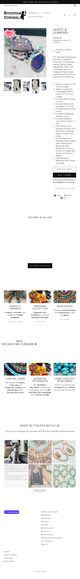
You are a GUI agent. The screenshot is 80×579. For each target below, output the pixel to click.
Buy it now (64, 175)
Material (34, 13)
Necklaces (45, 531)
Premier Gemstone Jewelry (51, 538)
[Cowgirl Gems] (15, 369)
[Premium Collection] (40, 296)
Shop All (44, 544)
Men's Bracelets (47, 528)
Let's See (40, 322)
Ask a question (64, 189)
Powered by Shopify (40, 571)
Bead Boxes (36, 17)
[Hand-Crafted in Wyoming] (64, 369)
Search (6, 551)
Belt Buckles (46, 518)
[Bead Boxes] (64, 296)
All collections (46, 541)
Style (47, 13)
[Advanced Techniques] (40, 369)
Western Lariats (47, 535)
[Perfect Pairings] (15, 296)
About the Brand (10, 5)
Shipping (56, 40)
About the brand (10, 555)
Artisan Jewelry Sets (49, 512)
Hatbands (45, 525)
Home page (8, 558)
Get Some (65, 319)
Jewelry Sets (15, 322)
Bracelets (45, 521)
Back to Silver (41, 265)
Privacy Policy (9, 561)
